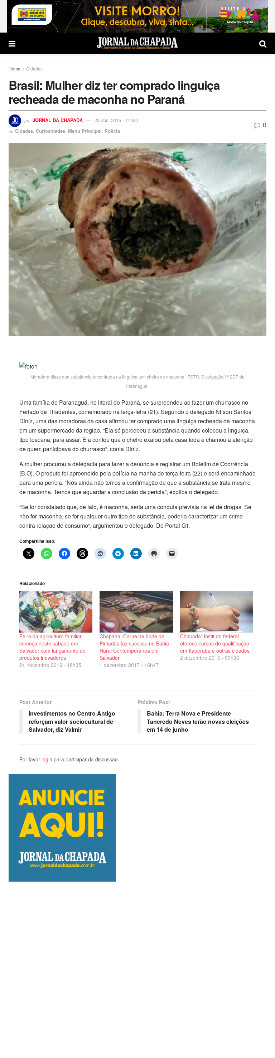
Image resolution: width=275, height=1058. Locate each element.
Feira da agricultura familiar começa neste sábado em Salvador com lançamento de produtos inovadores (52, 647)
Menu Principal (85, 130)
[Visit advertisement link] (137, 16)
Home (14, 68)
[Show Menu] (12, 43)
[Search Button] (262, 43)
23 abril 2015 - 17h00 (116, 120)
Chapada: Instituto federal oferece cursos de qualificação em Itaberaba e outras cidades (215, 643)
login (47, 759)
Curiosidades (50, 130)
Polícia (112, 130)
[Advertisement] (137, 969)
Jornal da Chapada (58, 120)
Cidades (34, 68)
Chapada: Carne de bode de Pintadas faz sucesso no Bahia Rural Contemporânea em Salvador (134, 647)
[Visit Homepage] (137, 43)
